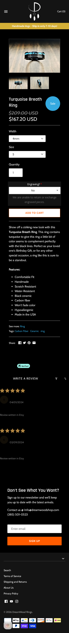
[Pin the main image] (29, 342)
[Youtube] (11, 602)
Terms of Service (12, 576)
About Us (9, 587)
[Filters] (56, 379)
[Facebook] (6, 602)
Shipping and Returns (15, 581)
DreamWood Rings (22, 611)
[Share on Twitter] (24, 342)
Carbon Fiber (21, 331)
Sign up (34, 541)
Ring (22, 326)
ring (43, 331)
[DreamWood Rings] (34, 11)
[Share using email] (34, 342)
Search (7, 570)
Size (11, 147)
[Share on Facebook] (19, 342)
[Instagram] (16, 602)
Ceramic (34, 331)
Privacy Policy (11, 593)
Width (12, 131)
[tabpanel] (34, 243)
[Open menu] (6, 12)
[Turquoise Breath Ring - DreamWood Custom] (34, 56)
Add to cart (34, 212)
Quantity (14, 164)
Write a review (25, 378)
